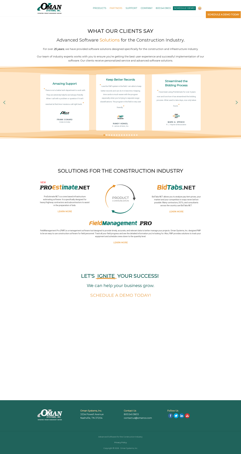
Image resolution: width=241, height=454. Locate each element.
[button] (4, 102)
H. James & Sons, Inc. (120, 126)
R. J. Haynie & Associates (176, 125)
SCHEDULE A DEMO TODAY (223, 14)
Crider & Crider (64, 122)
